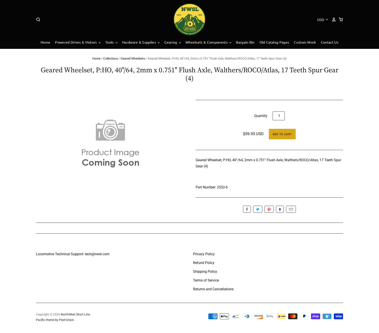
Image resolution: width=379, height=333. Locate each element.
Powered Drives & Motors (76, 42)
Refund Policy (204, 263)
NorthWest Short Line (189, 90)
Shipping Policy (205, 271)
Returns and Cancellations (213, 289)
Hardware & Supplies (139, 42)
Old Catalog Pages (274, 42)
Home (45, 42)
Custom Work (305, 42)
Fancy (280, 209)
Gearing (171, 42)
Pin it (269, 209)
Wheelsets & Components (207, 42)
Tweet (257, 209)
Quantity (260, 116)
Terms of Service (206, 280)
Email (291, 209)
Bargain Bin (245, 42)
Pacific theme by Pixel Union (55, 320)
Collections (110, 58)
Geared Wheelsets (133, 58)
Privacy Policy (204, 254)
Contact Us (329, 42)
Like (247, 209)
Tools (110, 42)
